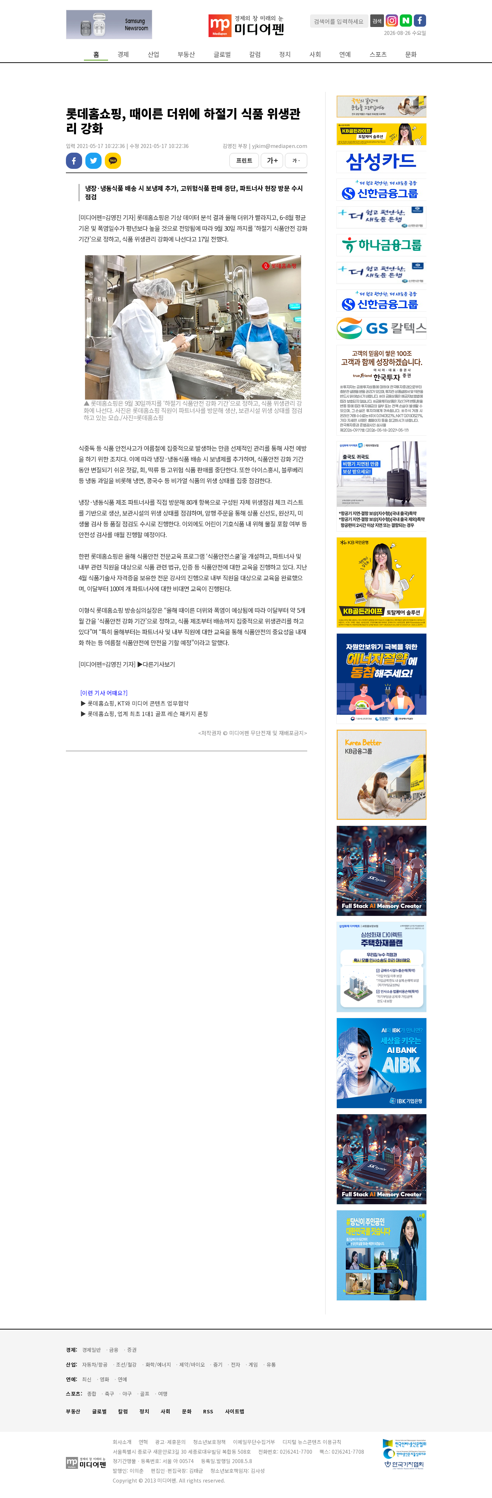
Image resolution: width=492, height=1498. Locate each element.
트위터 (93, 161)
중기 (218, 1365)
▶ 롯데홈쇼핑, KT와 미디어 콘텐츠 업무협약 (134, 703)
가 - (296, 160)
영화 (104, 1379)
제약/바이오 (192, 1365)
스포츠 (378, 54)
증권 (132, 1350)
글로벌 (222, 54)
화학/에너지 (158, 1365)
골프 (144, 1394)
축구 (109, 1394)
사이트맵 (235, 1411)
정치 (285, 54)
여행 (162, 1394)
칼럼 (255, 54)
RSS (208, 1411)
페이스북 (74, 161)
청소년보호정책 (209, 1441)
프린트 (244, 160)
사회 (315, 54)
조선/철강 (126, 1365)
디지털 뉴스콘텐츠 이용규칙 (311, 1441)
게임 (253, 1365)
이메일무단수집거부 (254, 1441)
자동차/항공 (95, 1365)
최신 (86, 1379)
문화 (411, 54)
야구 (127, 1394)
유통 (271, 1365)
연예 (345, 54)
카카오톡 (113, 161)
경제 (123, 54)
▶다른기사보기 (156, 664)
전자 (235, 1365)
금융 (113, 1350)
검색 (377, 20)
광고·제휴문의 (170, 1441)
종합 (92, 1394)
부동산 (186, 54)
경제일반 (91, 1350)
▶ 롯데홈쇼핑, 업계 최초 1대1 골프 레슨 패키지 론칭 (144, 713)
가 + (272, 160)
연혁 (143, 1441)
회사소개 (122, 1441)
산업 (153, 54)
